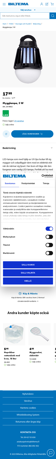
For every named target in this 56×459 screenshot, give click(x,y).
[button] (28, 9)
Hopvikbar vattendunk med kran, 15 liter (12, 355)
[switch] (49, 237)
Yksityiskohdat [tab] (28, 183)
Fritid (11, 24)
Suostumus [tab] (10, 183)
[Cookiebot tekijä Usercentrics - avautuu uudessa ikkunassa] (41, 176)
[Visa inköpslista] (46, 4)
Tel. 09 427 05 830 (28, 437)
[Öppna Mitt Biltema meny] (41, 4)
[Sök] (52, 15)
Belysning (37, 24)
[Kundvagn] (52, 4)
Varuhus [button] (28, 400)
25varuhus (19, 120)
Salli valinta (28, 273)
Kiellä (28, 281)
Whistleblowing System (28, 414)
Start (4, 24)
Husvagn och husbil (23, 24)
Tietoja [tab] (46, 183)
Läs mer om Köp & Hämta (27, 301)
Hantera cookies (28, 407)
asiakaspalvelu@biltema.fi (28, 441)
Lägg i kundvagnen (30, 134)
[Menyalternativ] (4, 4)
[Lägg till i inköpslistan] (6, 134)
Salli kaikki (28, 265)
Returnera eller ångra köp (28, 421)
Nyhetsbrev (28, 393)
